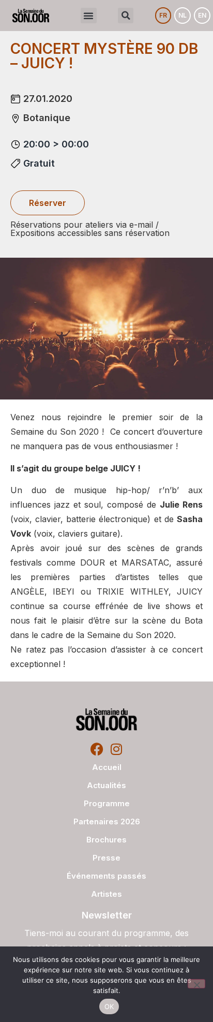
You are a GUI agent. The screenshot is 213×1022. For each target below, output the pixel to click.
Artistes (106, 894)
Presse (106, 858)
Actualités (106, 785)
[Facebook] (96, 749)
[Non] (196, 983)
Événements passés (106, 876)
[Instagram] (116, 749)
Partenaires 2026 (106, 821)
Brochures (106, 840)
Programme (107, 803)
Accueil (106, 767)
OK (109, 1006)
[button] (89, 15)
